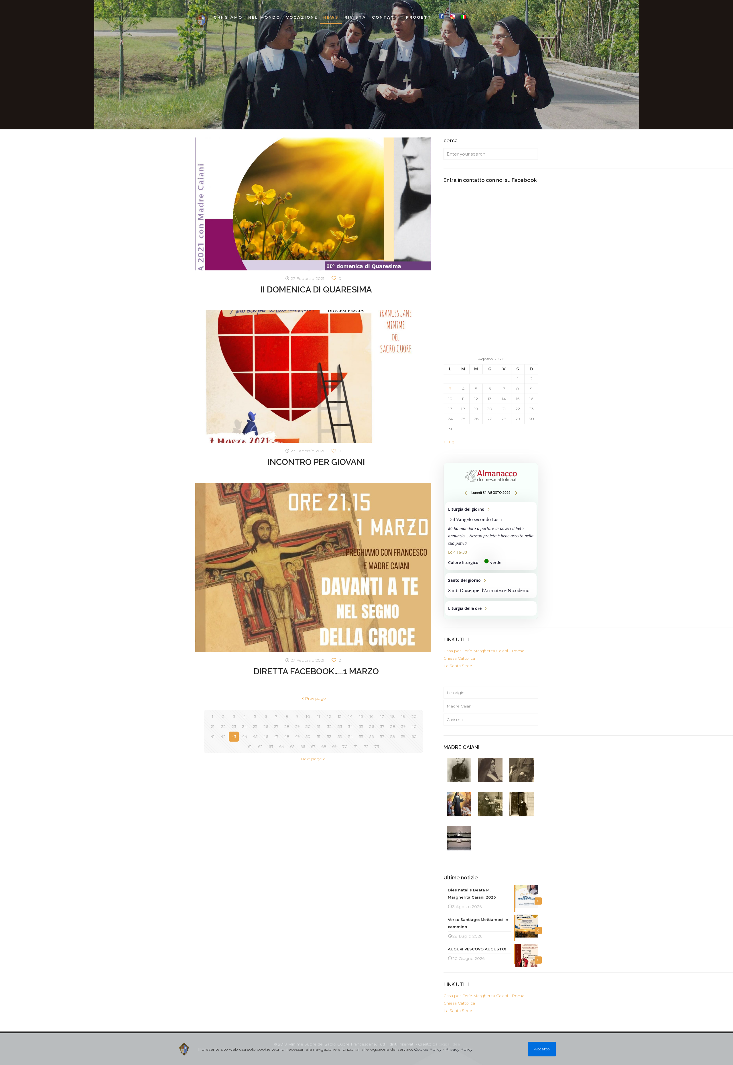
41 (213, 736)
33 (340, 726)
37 (382, 726)
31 (318, 726)
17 (382, 716)
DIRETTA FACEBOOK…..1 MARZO (316, 671)
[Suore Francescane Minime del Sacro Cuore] (201, 20)
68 (323, 746)
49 (297, 736)
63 (271, 746)
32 (329, 726)
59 (403, 736)
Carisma (455, 719)
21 (212, 726)
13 (340, 716)
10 (308, 716)
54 (350, 736)
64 (281, 746)
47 (276, 736)
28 (286, 726)
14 (350, 716)
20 (414, 716)
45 (255, 736)
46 (265, 736)
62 (260, 746)
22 (223, 726)
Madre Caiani (459, 706)
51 (318, 736)
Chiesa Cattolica (459, 658)
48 (286, 736)
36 (371, 726)
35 (361, 726)
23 (234, 726)
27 (276, 726)
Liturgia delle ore (491, 608)
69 (334, 746)
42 (223, 736)
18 (393, 716)
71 (356, 746)
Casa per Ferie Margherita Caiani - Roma (484, 650)
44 (244, 736)
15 (361, 716)
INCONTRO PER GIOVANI (316, 462)
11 (318, 716)
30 (308, 726)
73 (377, 746)
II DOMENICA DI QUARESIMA (316, 289)
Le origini (456, 692)
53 (340, 736)
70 (345, 746)
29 (297, 726)
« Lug (449, 441)
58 (392, 736)
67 (313, 746)
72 (366, 746)
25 (255, 726)
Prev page (315, 698)
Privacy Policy (458, 1049)
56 (371, 736)
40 (414, 726)
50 (308, 736)
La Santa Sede (458, 665)
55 (361, 736)
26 (265, 726)
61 (250, 746)
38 (392, 726)
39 (403, 726)
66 (302, 746)
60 (414, 736)
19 (403, 716)
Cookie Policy (428, 1049)
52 (329, 736)
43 (233, 736)
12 (329, 716)
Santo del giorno (491, 585)
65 (292, 746)
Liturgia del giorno (491, 536)
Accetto (542, 1049)
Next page (311, 758)
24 (244, 726)
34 (350, 726)
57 (382, 736)
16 (371, 716)
